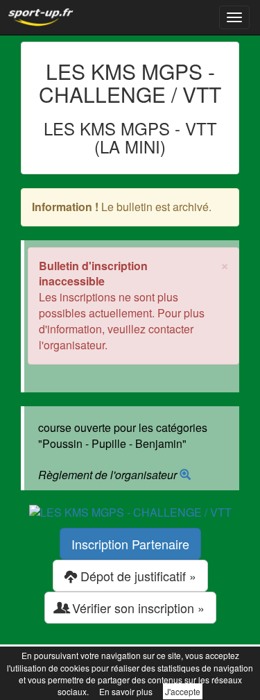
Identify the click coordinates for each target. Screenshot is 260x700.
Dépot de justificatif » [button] (136, 576)
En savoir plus (126, 691)
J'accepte (182, 691)
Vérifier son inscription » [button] (137, 608)
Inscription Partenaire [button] (130, 544)
